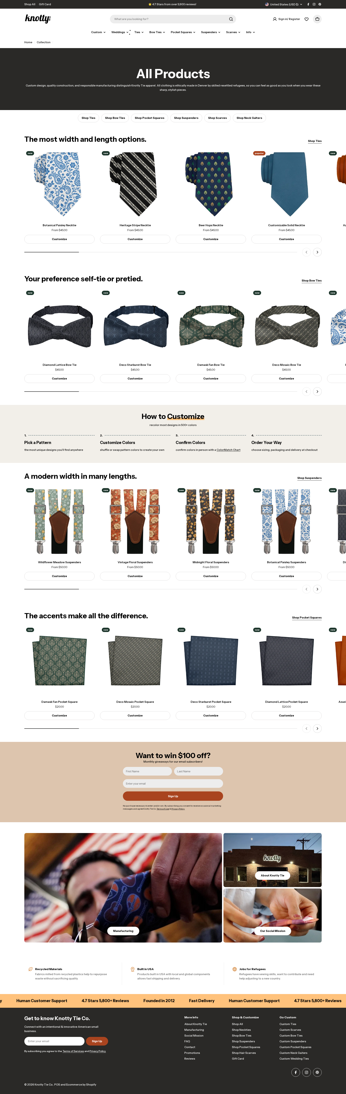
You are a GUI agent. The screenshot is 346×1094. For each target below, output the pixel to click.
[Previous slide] (306, 252)
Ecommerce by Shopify (81, 1084)
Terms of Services (73, 1051)
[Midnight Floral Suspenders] (211, 521)
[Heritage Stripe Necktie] (135, 184)
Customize (59, 239)
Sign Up (173, 796)
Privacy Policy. (98, 1051)
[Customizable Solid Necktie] (286, 184)
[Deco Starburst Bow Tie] (135, 324)
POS (57, 1084)
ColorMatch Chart (228, 450)
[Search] (231, 19)
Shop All (29, 4)
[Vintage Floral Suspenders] (135, 521)
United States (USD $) (284, 4)
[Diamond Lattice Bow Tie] (59, 324)
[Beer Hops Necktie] (211, 184)
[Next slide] (317, 252)
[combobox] (173, 19)
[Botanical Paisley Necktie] (59, 184)
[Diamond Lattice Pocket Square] (286, 661)
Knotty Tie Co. (44, 1084)
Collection (43, 42)
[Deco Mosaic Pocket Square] (135, 661)
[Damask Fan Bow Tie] (211, 324)
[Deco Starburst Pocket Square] (211, 661)
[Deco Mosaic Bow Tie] (286, 324)
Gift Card (45, 4)
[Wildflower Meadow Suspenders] (59, 521)
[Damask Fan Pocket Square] (59, 661)
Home (28, 42)
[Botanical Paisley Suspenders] (286, 521)
